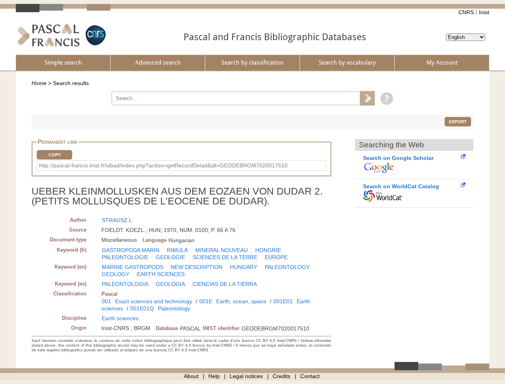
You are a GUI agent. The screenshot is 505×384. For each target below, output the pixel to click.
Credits (281, 376)
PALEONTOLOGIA (125, 284)
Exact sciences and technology (153, 301)
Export (458, 121)
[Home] (49, 35)
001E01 (283, 301)
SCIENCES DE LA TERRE (225, 257)
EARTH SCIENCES (161, 274)
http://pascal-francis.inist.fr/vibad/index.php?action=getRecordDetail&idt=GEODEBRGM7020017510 (163, 165)
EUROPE (276, 257)
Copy (55, 154)
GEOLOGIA (170, 284)
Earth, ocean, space (241, 301)
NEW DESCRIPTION (197, 267)
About (191, 376)
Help (214, 376)
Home (39, 83)
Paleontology (174, 308)
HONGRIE (268, 250)
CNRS (466, 12)
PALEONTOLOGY (287, 267)
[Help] (384, 98)
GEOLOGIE (170, 257)
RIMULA (177, 250)
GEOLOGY (115, 274)
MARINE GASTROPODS (132, 267)
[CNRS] (95, 35)
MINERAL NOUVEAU (221, 250)
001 (106, 301)
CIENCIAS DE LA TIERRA (225, 284)
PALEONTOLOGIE (125, 257)
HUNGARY (243, 267)
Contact (310, 376)
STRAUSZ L (117, 220)
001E (205, 301)
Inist (484, 12)
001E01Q (142, 308)
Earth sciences (120, 318)
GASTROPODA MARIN (130, 250)
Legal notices (246, 376)
